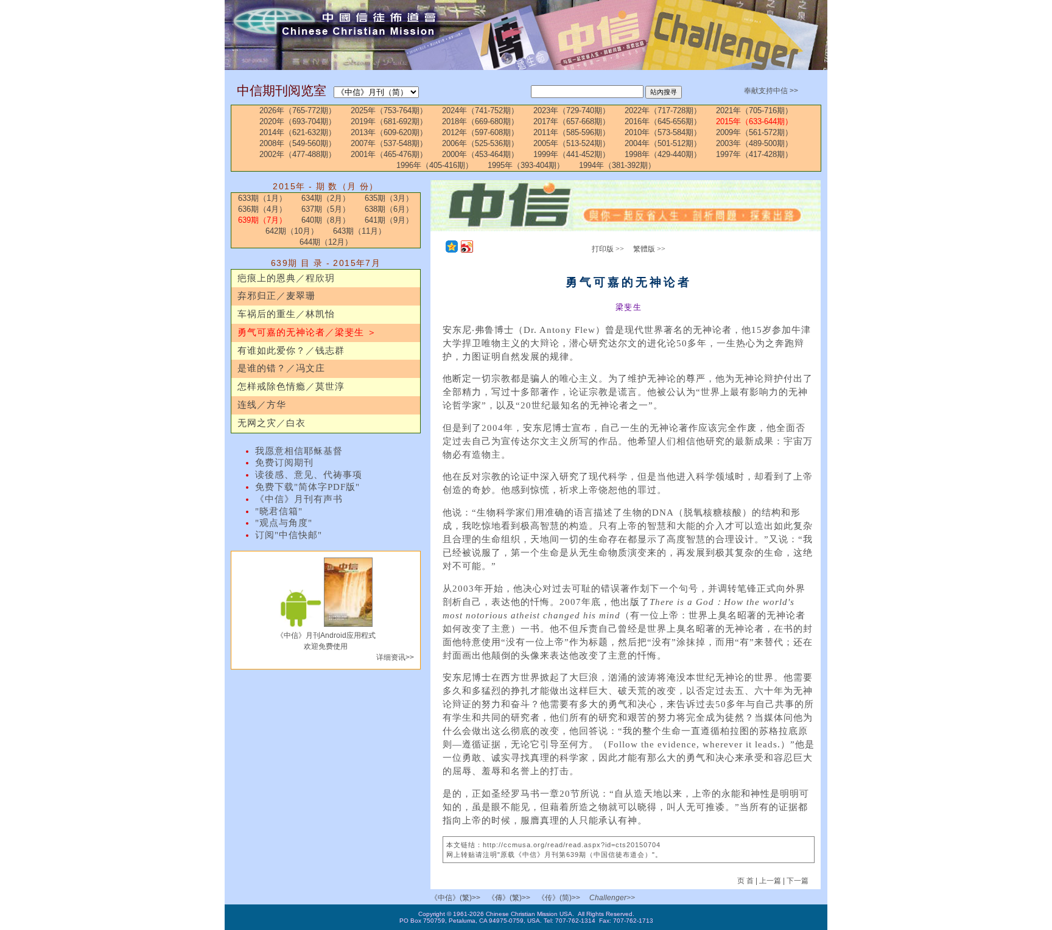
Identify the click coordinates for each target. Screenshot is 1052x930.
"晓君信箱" (279, 511)
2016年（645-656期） (663, 121)
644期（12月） (326, 241)
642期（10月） (291, 231)
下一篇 (797, 880)
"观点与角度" (283, 523)
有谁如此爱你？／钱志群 (291, 350)
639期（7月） (262, 220)
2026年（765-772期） (297, 110)
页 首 (746, 880)
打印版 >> (608, 249)
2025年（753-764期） (389, 110)
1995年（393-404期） (526, 165)
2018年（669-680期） (480, 121)
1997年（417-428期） (754, 154)
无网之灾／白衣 (271, 423)
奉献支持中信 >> (771, 90)
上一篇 (770, 880)
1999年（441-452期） (571, 154)
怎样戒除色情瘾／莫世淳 (291, 386)
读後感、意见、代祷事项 (308, 475)
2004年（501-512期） (663, 143)
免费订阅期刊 (284, 462)
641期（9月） (389, 220)
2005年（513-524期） (571, 143)
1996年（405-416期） (434, 165)
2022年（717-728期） (663, 110)
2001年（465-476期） (389, 154)
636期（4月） (262, 209)
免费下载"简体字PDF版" (307, 487)
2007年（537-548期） (389, 143)
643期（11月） (359, 231)
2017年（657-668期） (571, 121)
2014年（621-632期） (297, 132)
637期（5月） (325, 209)
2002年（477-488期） (297, 154)
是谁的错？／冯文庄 (281, 368)
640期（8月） (325, 220)
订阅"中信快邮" (288, 535)
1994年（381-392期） (617, 165)
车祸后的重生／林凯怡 (286, 314)
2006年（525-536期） (480, 143)
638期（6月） (389, 209)
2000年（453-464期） (480, 154)
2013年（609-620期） (389, 132)
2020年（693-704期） (297, 121)
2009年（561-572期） (754, 132)
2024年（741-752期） (480, 110)
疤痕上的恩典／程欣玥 (286, 278)
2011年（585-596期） (571, 132)
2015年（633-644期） (754, 121)
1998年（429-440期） (663, 154)
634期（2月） (325, 198)
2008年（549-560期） (297, 143)
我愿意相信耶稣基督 (299, 451)
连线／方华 (261, 405)
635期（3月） (389, 198)
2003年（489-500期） (754, 143)
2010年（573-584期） (663, 132)
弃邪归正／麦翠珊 (276, 296)
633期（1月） (262, 198)
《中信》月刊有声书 (299, 499)
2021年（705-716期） (754, 110)
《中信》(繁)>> (455, 897)
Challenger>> (612, 897)
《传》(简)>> (559, 897)
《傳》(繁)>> (509, 897)
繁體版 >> (649, 249)
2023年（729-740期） (571, 110)
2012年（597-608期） (480, 132)
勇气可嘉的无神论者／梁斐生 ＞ (307, 332)
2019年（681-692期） (389, 121)
